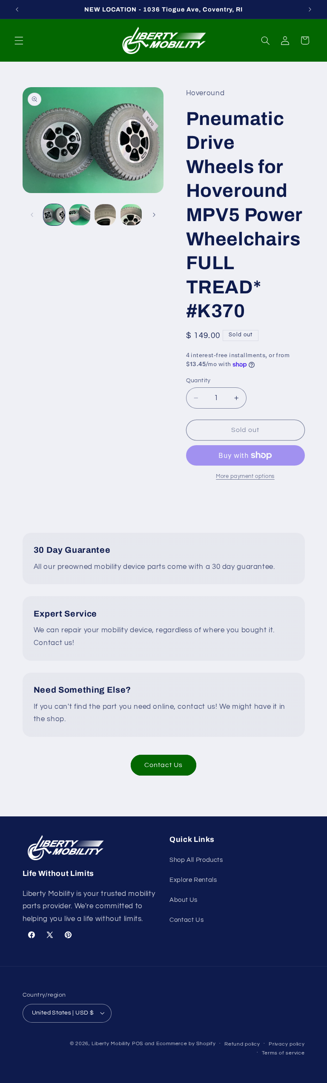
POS (137, 1043)
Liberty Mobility (111, 1043)
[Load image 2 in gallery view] (79, 214)
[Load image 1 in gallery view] (54, 214)
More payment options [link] (245, 476)
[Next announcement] (310, 9)
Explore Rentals (193, 880)
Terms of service (283, 1053)
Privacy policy (286, 1044)
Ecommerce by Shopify (186, 1043)
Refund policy (242, 1044)
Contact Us (163, 765)
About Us (183, 900)
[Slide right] (154, 214)
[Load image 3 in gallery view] (105, 214)
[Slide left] (32, 214)
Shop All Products (196, 860)
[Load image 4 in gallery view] (131, 214)
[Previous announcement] (17, 9)
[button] (19, 40)
